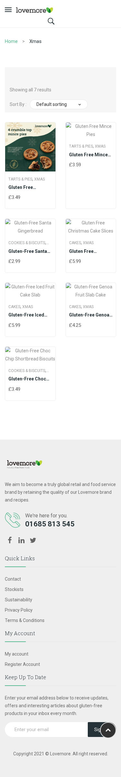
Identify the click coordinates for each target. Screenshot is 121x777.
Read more (11, 198)
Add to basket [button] (72, 326)
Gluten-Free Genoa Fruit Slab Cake (89, 315)
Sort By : (18, 104)
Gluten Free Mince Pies (88, 155)
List (27, 75)
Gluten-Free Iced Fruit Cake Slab (26, 315)
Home (11, 41)
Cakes (75, 243)
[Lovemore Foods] (34, 9)
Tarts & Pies (20, 179)
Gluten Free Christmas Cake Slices (86, 251)
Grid (14, 75)
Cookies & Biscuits (26, 243)
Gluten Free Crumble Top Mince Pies (29, 188)
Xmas (39, 179)
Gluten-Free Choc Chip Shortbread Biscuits (27, 379)
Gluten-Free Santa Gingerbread (27, 251)
